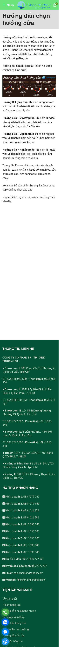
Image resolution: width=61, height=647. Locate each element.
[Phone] (5, 612)
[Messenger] (5, 632)
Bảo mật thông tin (12, 641)
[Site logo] (33, 4)
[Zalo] (5, 622)
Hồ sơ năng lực (11, 604)
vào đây (27, 189)
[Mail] (5, 641)
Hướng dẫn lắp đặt (13, 635)
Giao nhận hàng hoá (14, 623)
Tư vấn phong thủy (13, 617)
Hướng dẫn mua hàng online (19, 611)
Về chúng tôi (9, 598)
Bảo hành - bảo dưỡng (15, 629)
